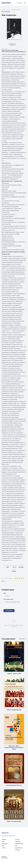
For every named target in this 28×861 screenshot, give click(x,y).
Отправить (10, 610)
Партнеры (17, 841)
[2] (17, 578)
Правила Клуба (19, 843)
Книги (8, 9)
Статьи (3, 847)
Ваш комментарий (8, 599)
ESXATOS (5, 833)
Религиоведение (21, 51)
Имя (5, 593)
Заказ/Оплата (18, 847)
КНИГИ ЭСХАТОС (16, 9)
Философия (15, 50)
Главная (4, 9)
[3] (19, 578)
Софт (3, 845)
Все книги (22, 638)
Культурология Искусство (9, 51)
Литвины (17, 849)
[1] (15, 578)
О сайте (17, 839)
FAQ (16, 845)
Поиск (20, 3)
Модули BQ (5, 843)
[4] (21, 578)
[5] (24, 578)
